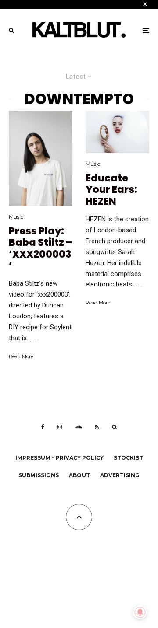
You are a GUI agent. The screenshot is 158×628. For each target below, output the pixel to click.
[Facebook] (43, 427)
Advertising (120, 475)
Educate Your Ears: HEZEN (111, 190)
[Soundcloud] (78, 427)
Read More (21, 356)
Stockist (128, 457)
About (79, 475)
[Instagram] (59, 427)
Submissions (38, 475)
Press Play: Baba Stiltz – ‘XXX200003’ (40, 249)
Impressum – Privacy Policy (59, 457)
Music (16, 216)
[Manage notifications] (140, 612)
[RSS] (96, 427)
